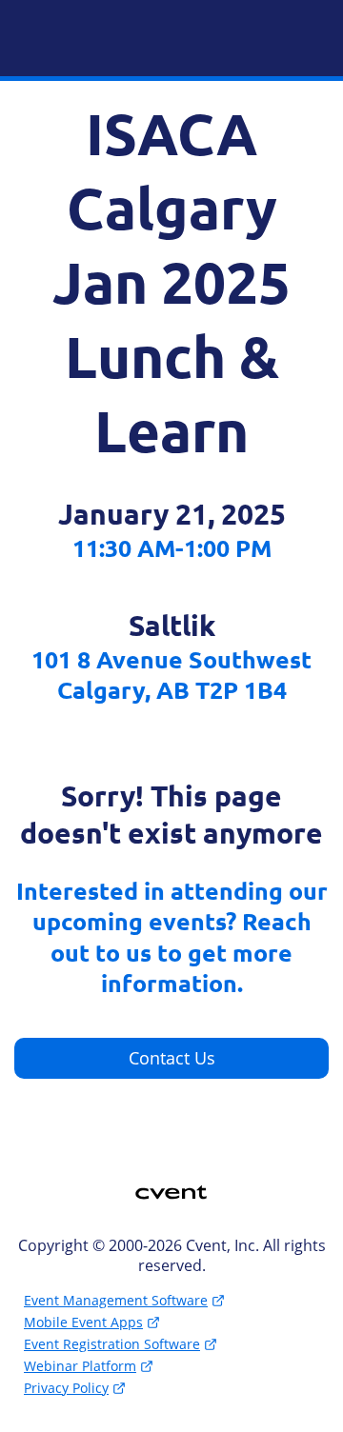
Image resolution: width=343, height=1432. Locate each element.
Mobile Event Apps (83, 1322)
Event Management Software (116, 1300)
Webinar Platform (80, 1366)
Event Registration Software (112, 1344)
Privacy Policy (66, 1388)
